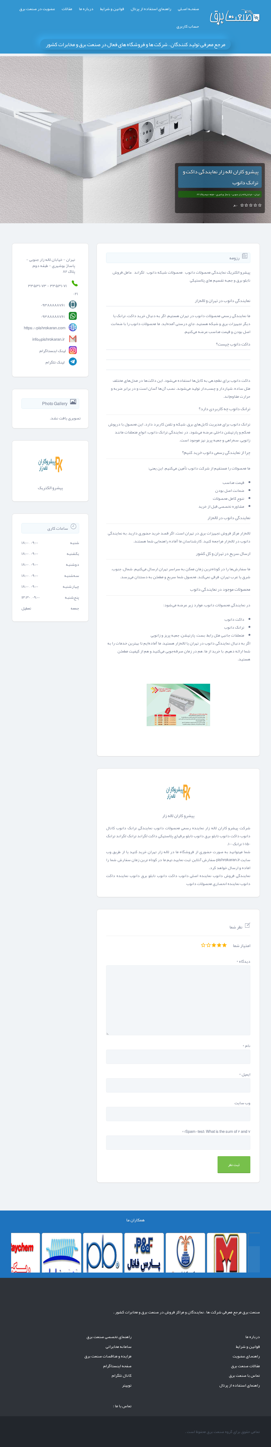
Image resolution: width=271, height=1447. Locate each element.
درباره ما (86, 9)
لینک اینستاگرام (52, 351)
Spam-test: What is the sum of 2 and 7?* (216, 1131)
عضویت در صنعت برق (37, 9)
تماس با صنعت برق (244, 1375)
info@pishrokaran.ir (48, 339)
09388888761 (53, 317)
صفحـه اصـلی (188, 9)
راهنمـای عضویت (246, 1356)
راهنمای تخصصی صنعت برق (109, 1337)
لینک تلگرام (55, 362)
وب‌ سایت (242, 1103)
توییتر (127, 1385)
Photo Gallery (54, 404)
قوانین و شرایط (112, 9)
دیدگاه (243, 961)
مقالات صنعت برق (245, 1366)
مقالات (67, 9)
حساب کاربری (188, 26)
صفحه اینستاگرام (117, 1366)
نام (246, 1046)
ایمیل (244, 1074)
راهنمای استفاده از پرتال (151, 9)
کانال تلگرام (122, 1375)
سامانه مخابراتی (119, 1346)
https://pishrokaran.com (45, 328)
